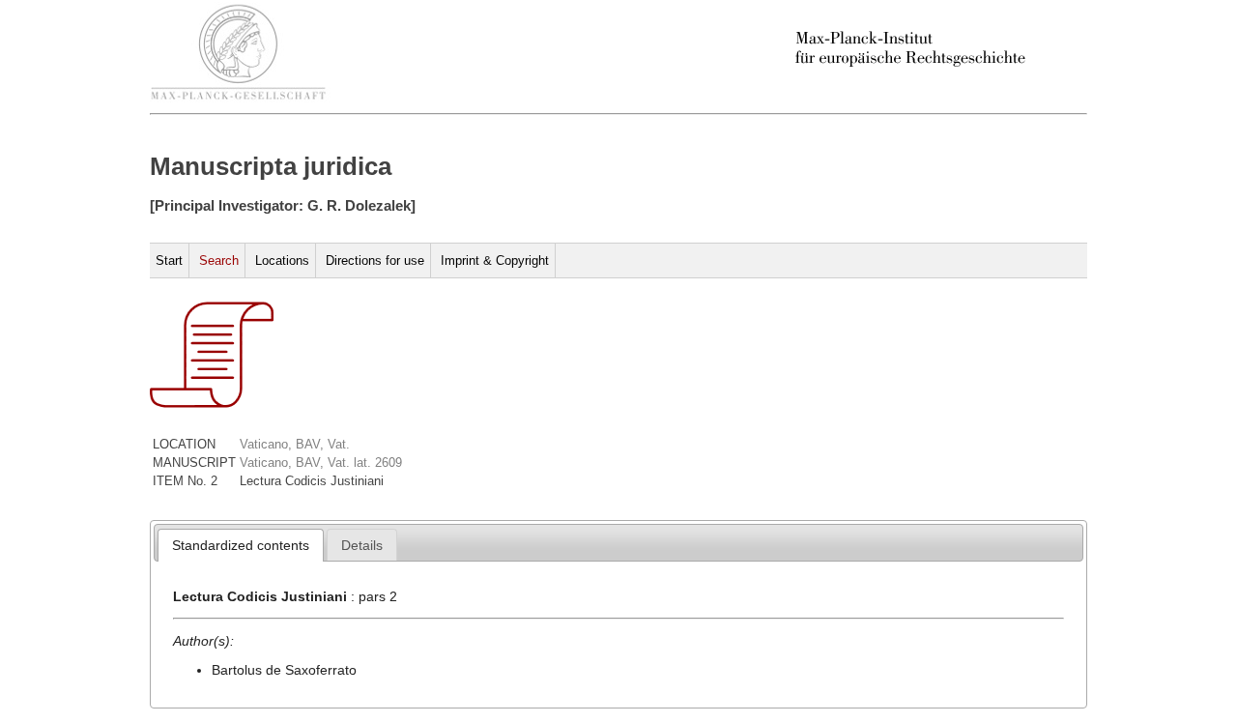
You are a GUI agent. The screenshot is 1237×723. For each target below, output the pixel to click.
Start (169, 260)
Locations (282, 260)
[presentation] (240, 545)
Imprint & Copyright (495, 260)
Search (219, 260)
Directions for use (375, 260)
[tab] (241, 545)
